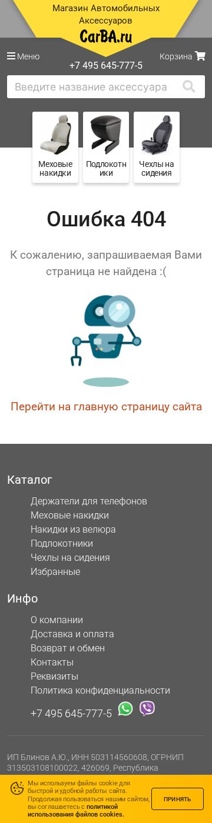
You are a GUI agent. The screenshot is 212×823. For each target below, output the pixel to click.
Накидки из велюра (73, 529)
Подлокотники (62, 543)
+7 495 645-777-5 (71, 713)
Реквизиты (54, 676)
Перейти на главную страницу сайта (106, 406)
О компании (57, 619)
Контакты (52, 662)
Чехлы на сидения (70, 557)
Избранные (55, 571)
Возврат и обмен (68, 648)
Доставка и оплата (72, 634)
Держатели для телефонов (89, 501)
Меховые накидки (70, 515)
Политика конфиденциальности (100, 690)
